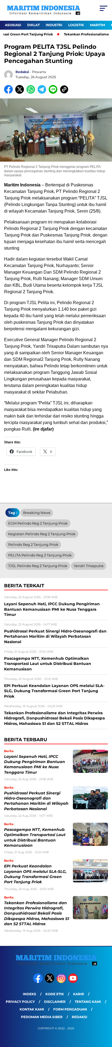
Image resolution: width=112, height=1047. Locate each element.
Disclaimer (55, 1002)
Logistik (76, 25)
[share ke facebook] (9, 92)
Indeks (29, 994)
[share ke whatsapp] (32, 92)
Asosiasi (13, 25)
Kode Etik (54, 994)
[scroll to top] (104, 1015)
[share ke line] (54, 92)
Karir (78, 994)
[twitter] (50, 982)
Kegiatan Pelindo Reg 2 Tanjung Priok (42, 534)
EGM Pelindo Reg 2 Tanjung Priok (38, 523)
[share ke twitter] (20, 92)
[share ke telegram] (43, 92)
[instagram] (62, 982)
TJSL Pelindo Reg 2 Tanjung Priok (37, 566)
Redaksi (79, 1017)
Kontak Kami (32, 1009)
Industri (54, 25)
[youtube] (73, 982)
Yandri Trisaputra (89, 566)
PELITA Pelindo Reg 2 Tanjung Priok (40, 555)
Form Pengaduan (70, 1009)
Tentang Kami (88, 1002)
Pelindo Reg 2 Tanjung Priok (33, 544)
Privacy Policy (20, 1002)
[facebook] (38, 982)
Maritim (97, 25)
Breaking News (36, 512)
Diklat (33, 25)
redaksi (22, 72)
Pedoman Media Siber (42, 1017)
